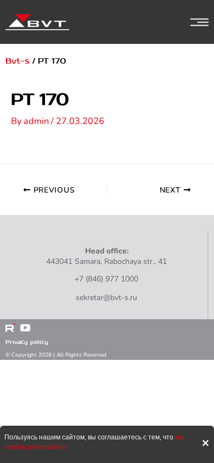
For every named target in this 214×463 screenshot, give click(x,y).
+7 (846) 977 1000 (106, 279)
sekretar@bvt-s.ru (106, 297)
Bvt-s (17, 61)
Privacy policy (26, 342)
